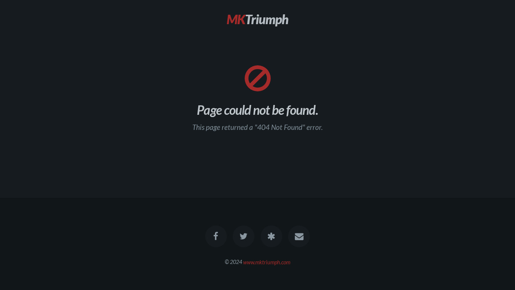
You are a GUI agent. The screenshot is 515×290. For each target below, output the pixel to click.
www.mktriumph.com (266, 262)
